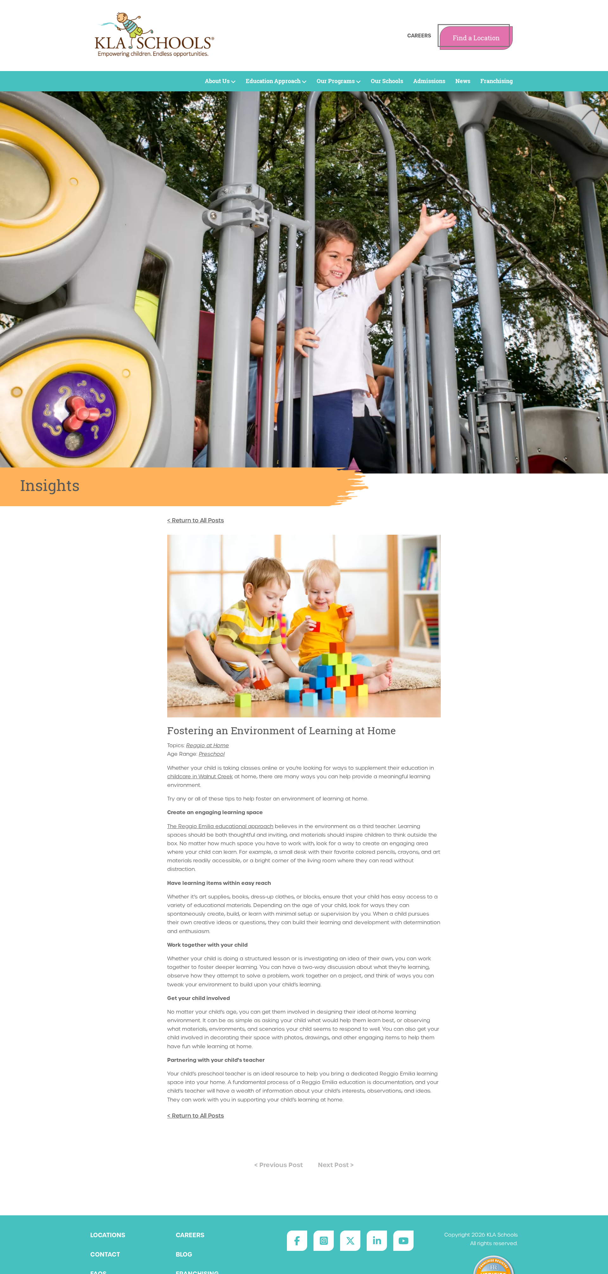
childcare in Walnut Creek (200, 776)
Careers (419, 35)
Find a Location (476, 38)
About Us (217, 81)
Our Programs (336, 81)
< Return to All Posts (195, 520)
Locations (107, 1235)
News (462, 81)
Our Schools (387, 81)
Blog (184, 1254)
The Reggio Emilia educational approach (220, 826)
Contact (105, 1254)
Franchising (496, 81)
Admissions (429, 81)
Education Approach (273, 81)
